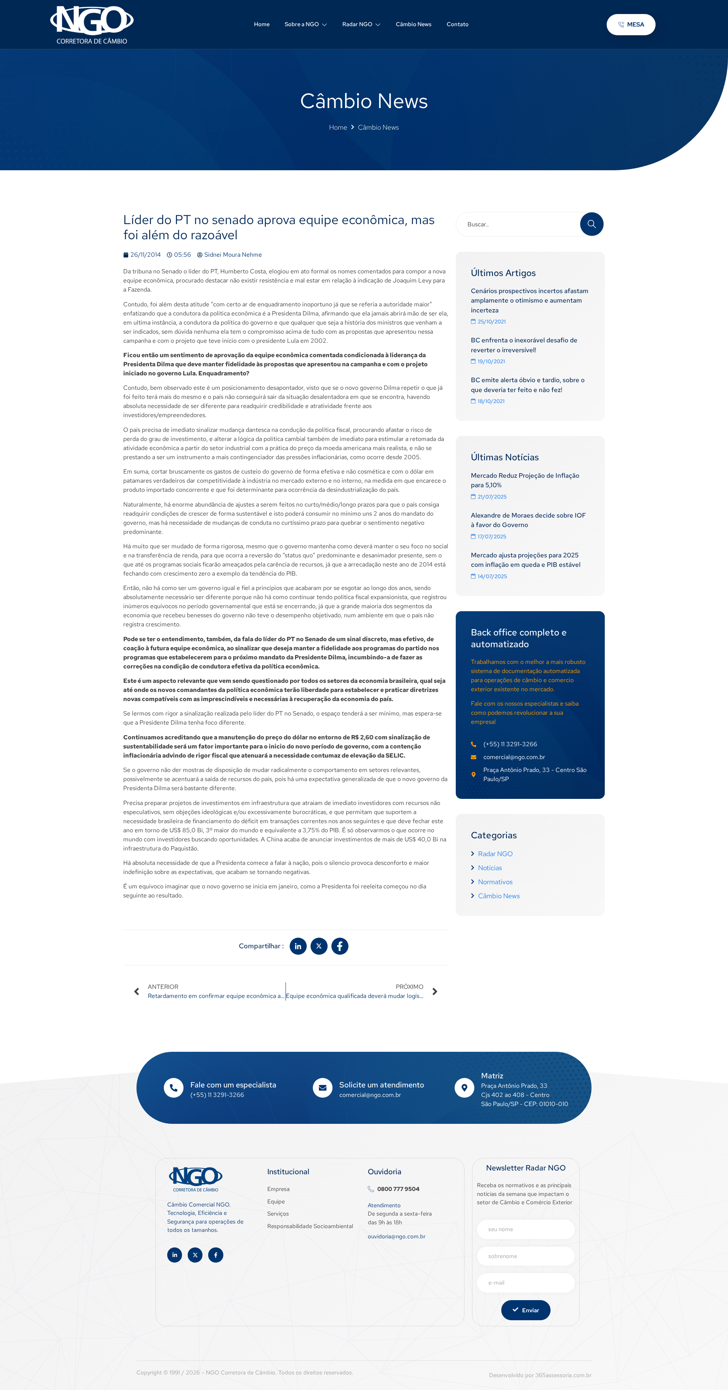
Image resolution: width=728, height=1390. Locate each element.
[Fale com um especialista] (174, 1088)
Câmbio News (413, 24)
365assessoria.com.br (563, 1375)
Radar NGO (357, 24)
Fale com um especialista (233, 1085)
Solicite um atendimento (381, 1085)
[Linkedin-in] (174, 1254)
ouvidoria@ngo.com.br (396, 1236)
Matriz (492, 1076)
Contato (458, 24)
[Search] (592, 224)
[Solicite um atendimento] (323, 1088)
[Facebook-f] (215, 1254)
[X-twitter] (195, 1254)
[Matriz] (464, 1088)
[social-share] (298, 946)
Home (262, 24)
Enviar (530, 1310)
